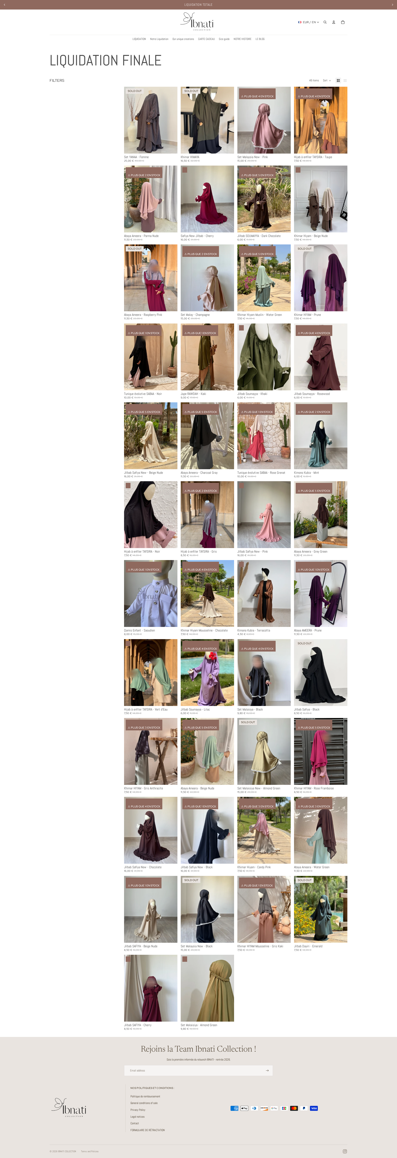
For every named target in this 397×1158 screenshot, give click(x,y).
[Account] (333, 22)
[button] (327, 80)
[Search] (325, 22)
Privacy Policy (137, 1110)
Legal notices (137, 1116)
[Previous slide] (4, 4)
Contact (134, 1123)
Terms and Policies (90, 1151)
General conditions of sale (144, 1103)
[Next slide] (392, 4)
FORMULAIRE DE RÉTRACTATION (147, 1130)
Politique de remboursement (145, 1096)
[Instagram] (344, 1151)
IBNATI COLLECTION (67, 1151)
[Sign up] (267, 1070)
